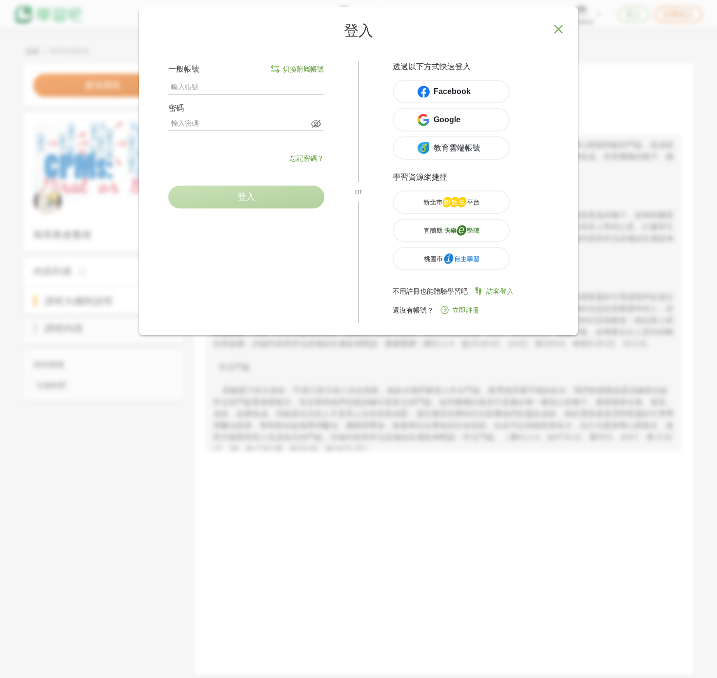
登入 (246, 197)
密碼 (176, 108)
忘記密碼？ (307, 158)
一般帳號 (246, 69)
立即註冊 (465, 310)
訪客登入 (500, 291)
